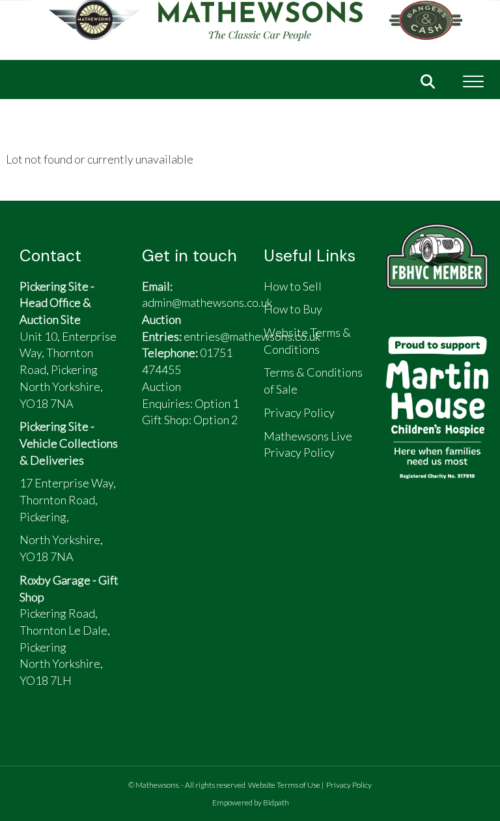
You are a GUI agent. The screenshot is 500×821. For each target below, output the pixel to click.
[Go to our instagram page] (158, 494)
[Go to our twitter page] (188, 472)
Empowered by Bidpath (250, 802)
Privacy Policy (349, 785)
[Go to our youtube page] (218, 472)
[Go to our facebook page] (158, 472)
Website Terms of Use (284, 785)
